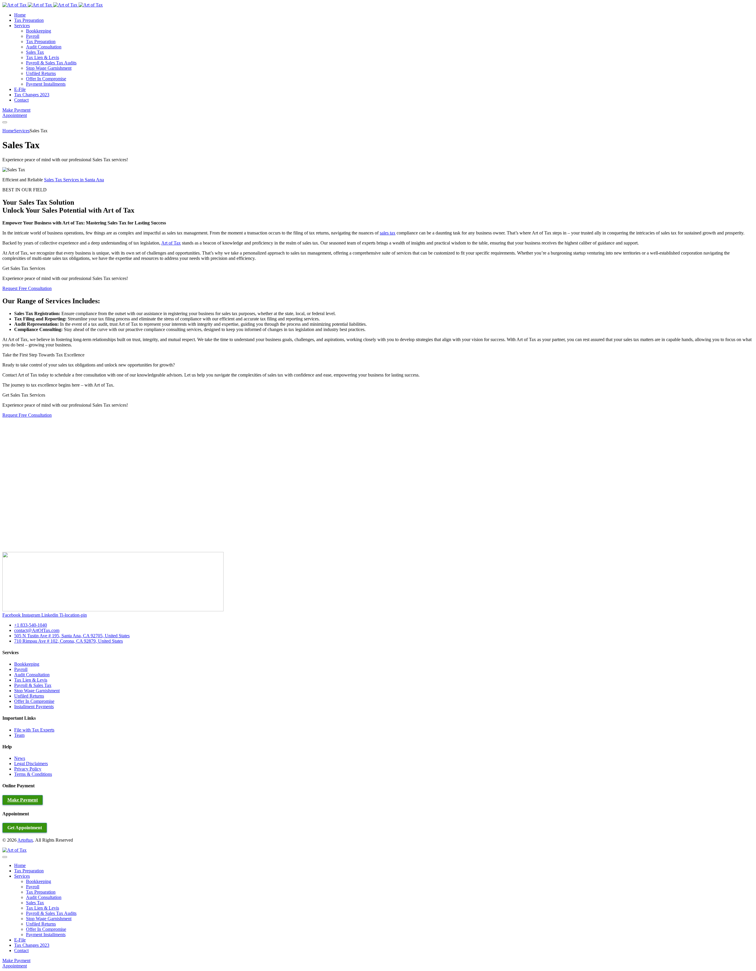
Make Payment (16, 110)
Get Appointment (24, 827)
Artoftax (25, 840)
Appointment (14, 115)
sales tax (387, 232)
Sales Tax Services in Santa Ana (74, 179)
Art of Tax (171, 242)
